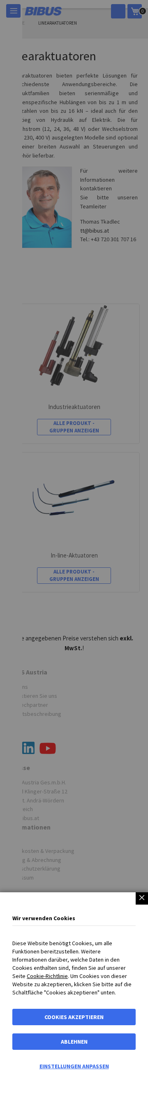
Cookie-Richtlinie (47, 976)
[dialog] (74, 548)
